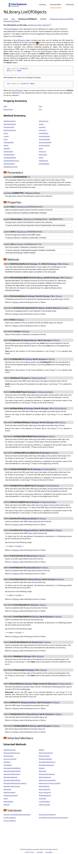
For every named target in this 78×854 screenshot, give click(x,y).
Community (70, 4)
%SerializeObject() (10, 124)
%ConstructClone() (10, 759)
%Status (66, 264)
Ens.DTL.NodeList (10, 821)
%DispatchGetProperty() (12, 774)
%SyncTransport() (45, 792)
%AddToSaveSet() (10, 121)
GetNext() (7, 148)
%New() (41, 750)
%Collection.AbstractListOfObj (61, 19)
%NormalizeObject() (46, 753)
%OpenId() (42, 771)
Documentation (55, 4)
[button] (5, 172)
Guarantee (40, 852)
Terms (32, 852)
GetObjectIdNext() (10, 158)
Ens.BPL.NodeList (10, 817)
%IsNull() (7, 805)
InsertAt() (42, 127)
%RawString (22, 207)
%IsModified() (8, 801)
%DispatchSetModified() (12, 780)
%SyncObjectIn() (44, 789)
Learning (42, 4)
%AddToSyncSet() (10, 750)
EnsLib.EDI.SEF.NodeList (47, 814)
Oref (40, 106)
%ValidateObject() (45, 795)
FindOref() (42, 798)
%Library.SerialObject (12, 21)
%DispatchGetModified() (12, 771)
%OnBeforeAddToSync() (47, 762)
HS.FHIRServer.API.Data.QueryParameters (53, 817)
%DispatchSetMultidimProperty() (15, 783)
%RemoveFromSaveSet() (47, 780)
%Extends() (7, 789)
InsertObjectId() (44, 139)
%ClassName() (9, 756)
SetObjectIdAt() (44, 164)
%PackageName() (45, 777)
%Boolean (52, 684)
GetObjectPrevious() (11, 167)
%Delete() (7, 762)
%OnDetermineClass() (46, 765)
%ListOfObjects (13, 29)
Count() (6, 136)
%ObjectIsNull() (44, 756)
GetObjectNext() (9, 164)
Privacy (27, 852)
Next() (41, 148)
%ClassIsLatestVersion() (12, 753)
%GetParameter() (10, 792)
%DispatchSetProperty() (12, 786)
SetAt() (41, 158)
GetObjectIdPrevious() (11, 161)
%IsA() (6, 798)
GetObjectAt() (8, 151)
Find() (6, 139)
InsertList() (42, 130)
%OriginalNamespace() (47, 774)
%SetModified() (44, 786)
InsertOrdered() (44, 145)
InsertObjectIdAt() (45, 142)
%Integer (19, 244)
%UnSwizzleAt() (9, 127)
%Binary (39, 277)
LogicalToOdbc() (44, 801)
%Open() (42, 768)
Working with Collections (41, 25)
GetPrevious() (43, 121)
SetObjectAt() (43, 161)
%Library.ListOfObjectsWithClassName (17, 814)
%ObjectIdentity (30, 340)
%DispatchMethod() (10, 777)
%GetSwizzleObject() (11, 795)
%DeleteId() (8, 765)
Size (40, 109)
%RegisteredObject (38, 378)
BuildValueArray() (10, 130)
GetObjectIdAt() (9, 154)
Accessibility (49, 852)
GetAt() (6, 145)
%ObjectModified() (45, 759)
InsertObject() (43, 133)
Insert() (41, 124)
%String (57, 340)
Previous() (42, 151)
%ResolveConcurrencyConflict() (50, 783)
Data (5, 106)
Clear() (6, 133)
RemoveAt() (43, 154)
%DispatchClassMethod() (12, 768)
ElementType (8, 109)
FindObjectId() (9, 142)
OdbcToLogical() (44, 805)
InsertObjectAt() (44, 136)
